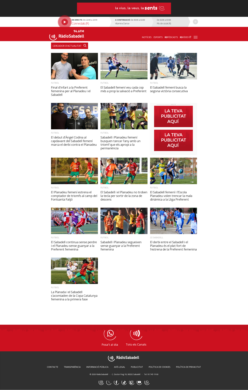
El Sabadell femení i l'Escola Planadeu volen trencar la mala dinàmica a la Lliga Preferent (171, 195)
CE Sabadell (156, 238)
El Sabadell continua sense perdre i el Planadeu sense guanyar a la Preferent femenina (74, 245)
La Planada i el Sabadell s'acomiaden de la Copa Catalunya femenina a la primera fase (74, 295)
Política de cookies (159, 367)
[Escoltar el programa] (79, 22)
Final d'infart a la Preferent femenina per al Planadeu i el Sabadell (71, 91)
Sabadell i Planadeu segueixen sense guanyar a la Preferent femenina (121, 245)
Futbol (55, 83)
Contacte (52, 367)
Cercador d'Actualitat (67, 45)
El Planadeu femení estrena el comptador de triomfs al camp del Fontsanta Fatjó (74, 195)
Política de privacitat (188, 367)
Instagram (101, 382)
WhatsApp (147, 382)
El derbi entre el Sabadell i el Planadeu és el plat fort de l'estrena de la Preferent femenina (173, 245)
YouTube (139, 382)
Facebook (116, 382)
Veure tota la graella (195, 21)
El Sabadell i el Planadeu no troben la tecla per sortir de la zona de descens (123, 195)
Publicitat (137, 367)
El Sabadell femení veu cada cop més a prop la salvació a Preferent (123, 89)
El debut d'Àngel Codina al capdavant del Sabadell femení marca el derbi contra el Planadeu (74, 141)
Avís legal (119, 367)
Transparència (72, 367)
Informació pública (97, 367)
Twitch (132, 382)
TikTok (124, 382)
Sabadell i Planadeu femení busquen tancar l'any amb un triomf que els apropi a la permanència (120, 142)
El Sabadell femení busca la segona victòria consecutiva (169, 89)
